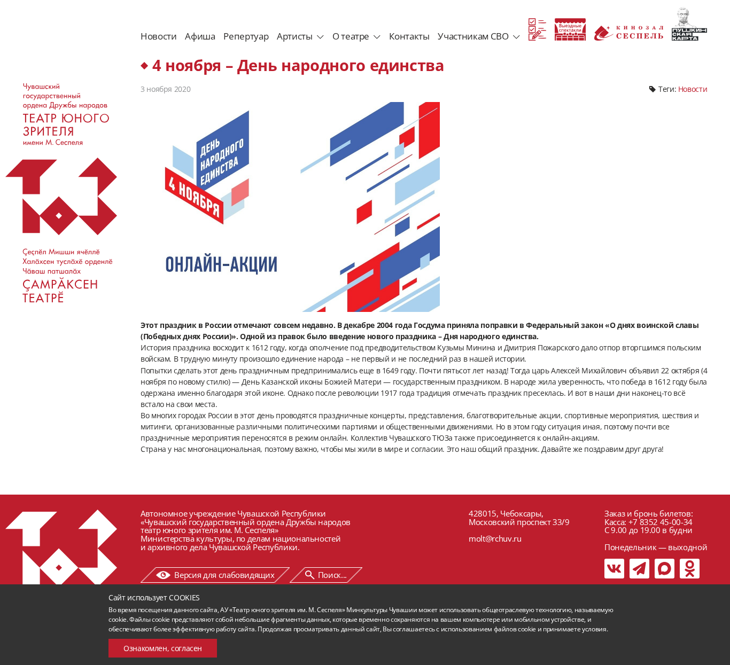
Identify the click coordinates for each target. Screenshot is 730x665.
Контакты (409, 36)
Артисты (295, 36)
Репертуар (245, 36)
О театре (350, 36)
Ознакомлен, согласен (162, 648)
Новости (159, 36)
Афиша (200, 36)
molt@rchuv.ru (495, 539)
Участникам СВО (473, 36)
